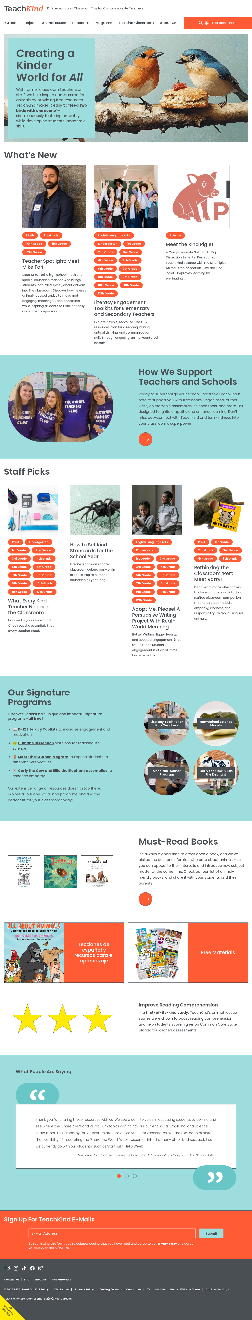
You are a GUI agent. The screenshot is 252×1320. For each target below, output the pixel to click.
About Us (168, 22)
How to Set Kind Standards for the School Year (91, 550)
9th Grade (51, 235)
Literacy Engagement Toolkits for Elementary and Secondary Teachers (124, 308)
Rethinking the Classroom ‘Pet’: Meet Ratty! (213, 573)
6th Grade (105, 269)
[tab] (119, 1176)
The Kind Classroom (136, 22)
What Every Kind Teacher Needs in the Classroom (29, 607)
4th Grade (105, 260)
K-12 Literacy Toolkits (37, 729)
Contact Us (11, 1279)
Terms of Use (156, 1289)
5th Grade (130, 260)
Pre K (15, 542)
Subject (29, 22)
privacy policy (167, 1244)
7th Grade (130, 269)
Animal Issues (54, 22)
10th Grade (34, 244)
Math (30, 235)
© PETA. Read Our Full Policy (26, 1289)
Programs (103, 22)
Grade (10, 22)
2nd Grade (105, 252)
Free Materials (61, 1279)
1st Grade (134, 244)
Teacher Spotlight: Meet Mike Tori (51, 264)
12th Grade (34, 252)
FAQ (27, 1279)
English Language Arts (114, 235)
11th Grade (59, 244)
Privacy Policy (84, 1289)
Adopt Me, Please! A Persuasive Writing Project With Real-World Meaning (156, 618)
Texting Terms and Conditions (120, 1289)
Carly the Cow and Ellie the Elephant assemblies (62, 770)
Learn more (146, 440)
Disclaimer (61, 1289)
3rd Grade (130, 252)
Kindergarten (107, 244)
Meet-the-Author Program (43, 756)
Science (175, 235)
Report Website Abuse (185, 1289)
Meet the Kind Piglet (190, 244)
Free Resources (223, 22)
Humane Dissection (36, 743)
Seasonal (80, 22)
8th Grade (105, 277)
